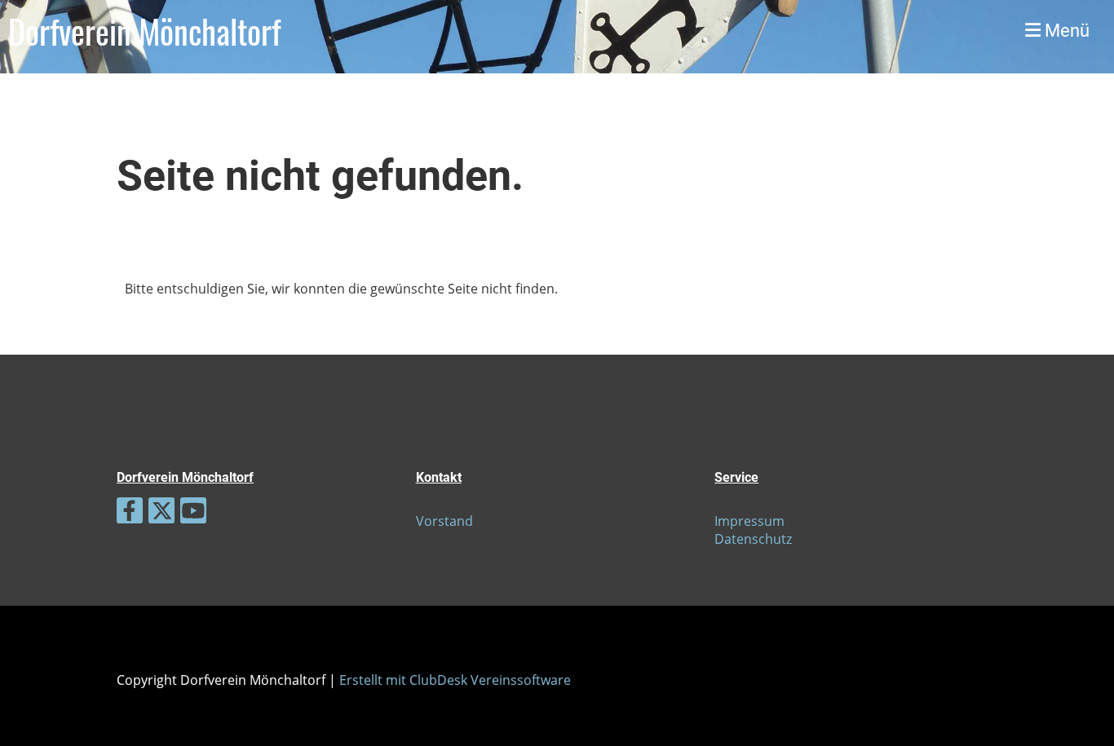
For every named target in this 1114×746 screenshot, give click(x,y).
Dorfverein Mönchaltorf (144, 31)
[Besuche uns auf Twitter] (161, 513)
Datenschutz (753, 539)
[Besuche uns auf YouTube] (193, 513)
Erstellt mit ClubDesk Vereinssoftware (455, 680)
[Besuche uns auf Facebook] (130, 513)
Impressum (749, 521)
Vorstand (444, 521)
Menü (1065, 30)
